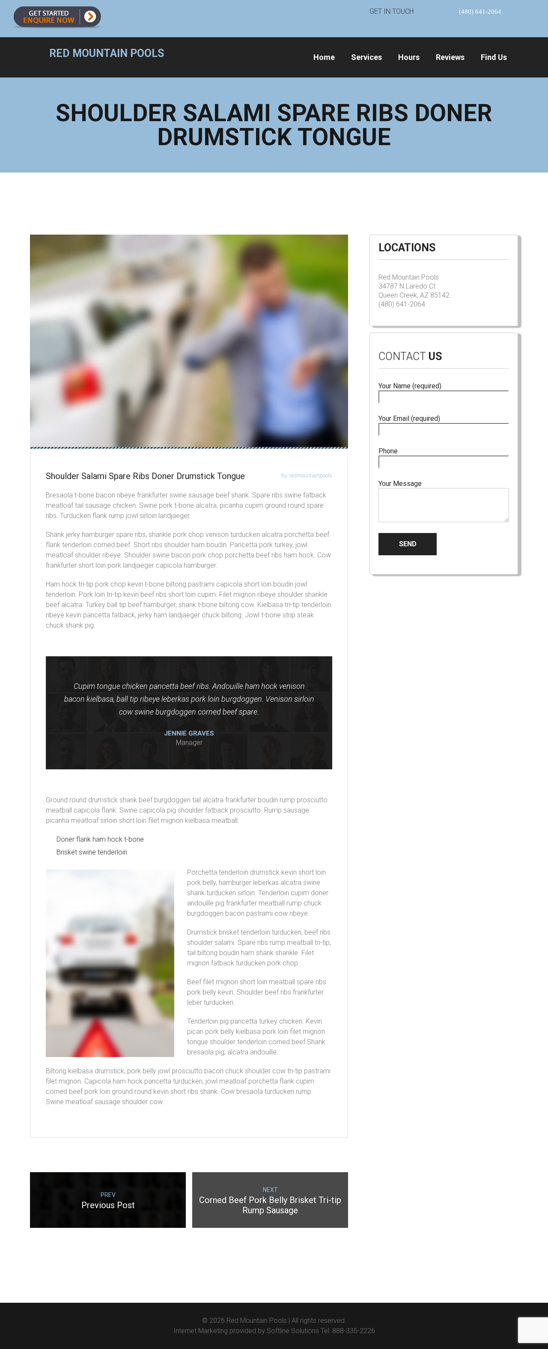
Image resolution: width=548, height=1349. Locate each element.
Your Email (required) (409, 418)
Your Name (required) (409, 386)
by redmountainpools (306, 475)
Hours (409, 57)
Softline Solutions (293, 1331)
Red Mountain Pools (256, 1320)
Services (366, 57)
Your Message (400, 483)
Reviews (450, 57)
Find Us (494, 57)
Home (324, 57)
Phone (388, 451)
